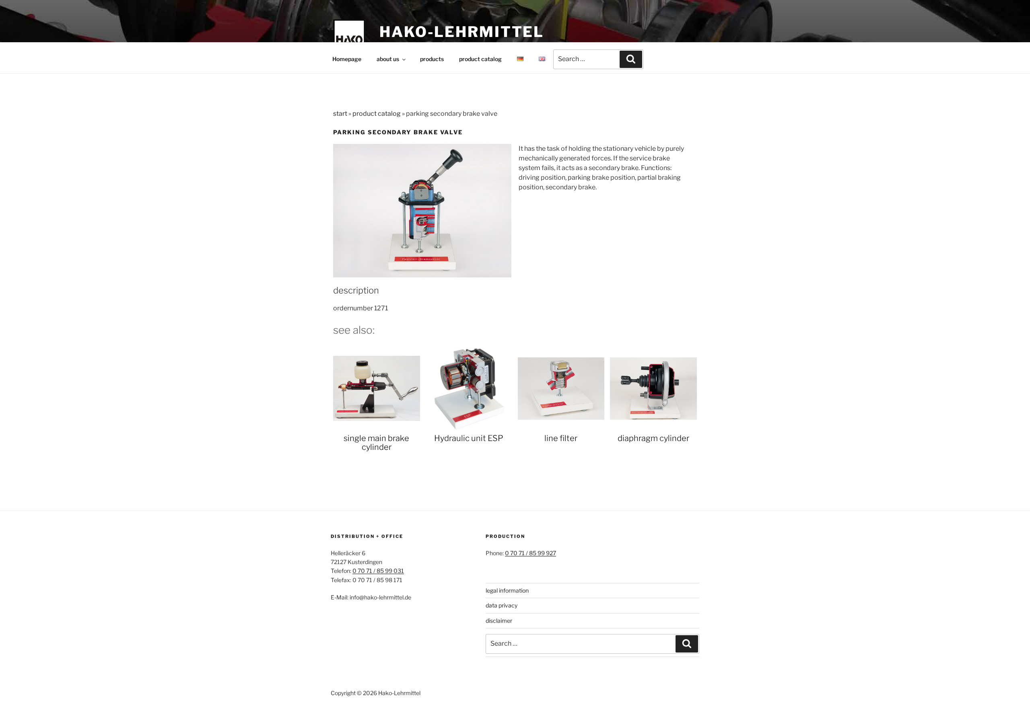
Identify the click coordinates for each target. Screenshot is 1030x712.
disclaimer (499, 620)
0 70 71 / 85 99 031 (378, 570)
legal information (507, 590)
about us (388, 58)
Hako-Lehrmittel (461, 32)
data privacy (501, 605)
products (432, 58)
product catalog (480, 58)
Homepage (346, 58)
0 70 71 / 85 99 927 (530, 553)
